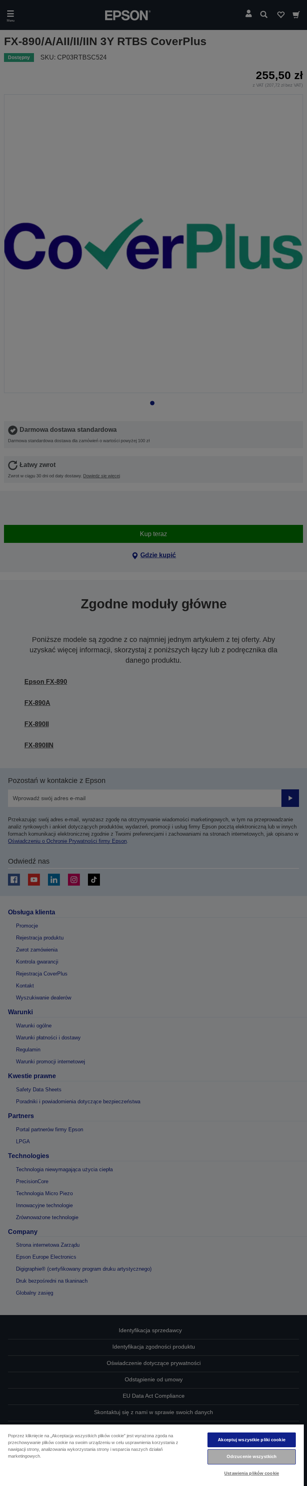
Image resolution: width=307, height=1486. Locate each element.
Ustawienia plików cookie (251, 1473)
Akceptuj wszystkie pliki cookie (251, 1439)
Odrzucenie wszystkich (252, 1456)
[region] (152, 1455)
